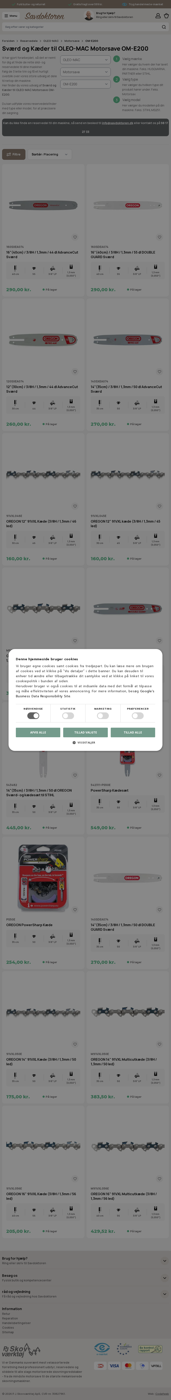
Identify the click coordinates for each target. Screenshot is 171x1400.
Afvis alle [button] (38, 733)
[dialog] (85, 700)
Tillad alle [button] (133, 732)
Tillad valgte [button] (85, 732)
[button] (85, 744)
